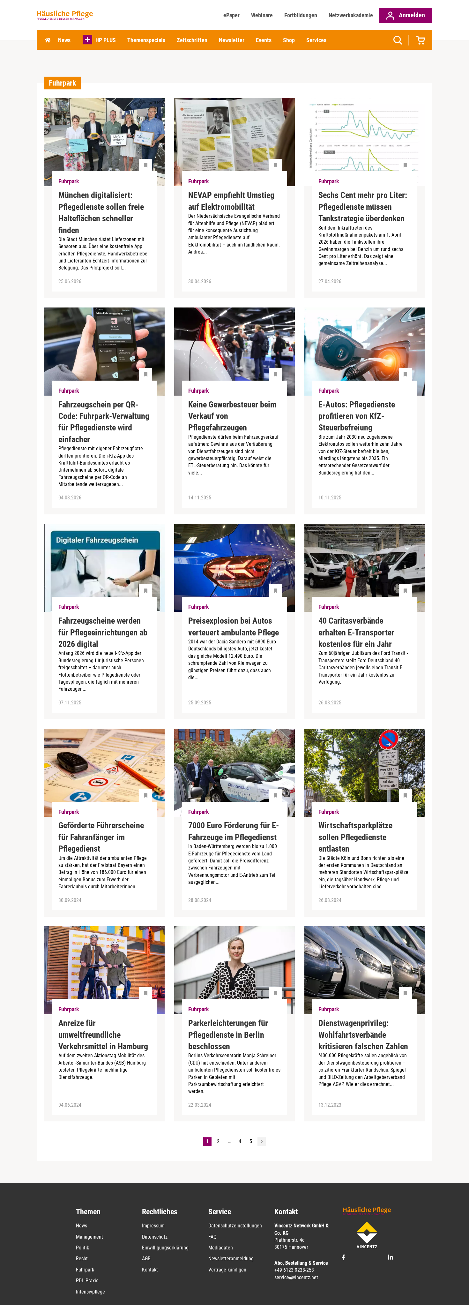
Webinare (262, 15)
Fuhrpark (85, 1270)
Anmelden (411, 15)
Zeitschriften (192, 40)
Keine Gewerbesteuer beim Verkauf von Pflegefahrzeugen (232, 416)
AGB (146, 1259)
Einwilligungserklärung (165, 1248)
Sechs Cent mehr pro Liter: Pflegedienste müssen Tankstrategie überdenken (362, 206)
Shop (289, 40)
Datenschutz (155, 1237)
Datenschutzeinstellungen (235, 1226)
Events (264, 40)
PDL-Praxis (87, 1281)
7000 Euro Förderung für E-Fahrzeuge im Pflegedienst (233, 831)
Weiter (261, 1141)
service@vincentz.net (296, 1277)
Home (47, 40)
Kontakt (150, 1270)
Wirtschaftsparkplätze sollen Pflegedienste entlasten (355, 837)
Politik (82, 1248)
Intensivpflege (90, 1292)
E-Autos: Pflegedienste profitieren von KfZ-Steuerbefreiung (356, 416)
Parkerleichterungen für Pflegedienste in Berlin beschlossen (228, 1034)
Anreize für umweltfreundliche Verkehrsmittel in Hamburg (103, 1034)
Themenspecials (146, 40)
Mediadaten (220, 1248)
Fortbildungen (300, 15)
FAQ (212, 1237)
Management (89, 1237)
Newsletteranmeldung (231, 1259)
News (64, 40)
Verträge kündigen (227, 1270)
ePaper (231, 15)
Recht (82, 1259)
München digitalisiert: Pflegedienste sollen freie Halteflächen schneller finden (101, 212)
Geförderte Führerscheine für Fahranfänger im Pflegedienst (101, 837)
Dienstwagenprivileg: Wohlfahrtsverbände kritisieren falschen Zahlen (363, 1034)
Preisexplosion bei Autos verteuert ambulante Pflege (233, 626)
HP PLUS (105, 40)
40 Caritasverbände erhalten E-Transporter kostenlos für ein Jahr (356, 632)
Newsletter (231, 40)
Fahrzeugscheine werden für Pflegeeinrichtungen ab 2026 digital (102, 632)
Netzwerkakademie (351, 15)
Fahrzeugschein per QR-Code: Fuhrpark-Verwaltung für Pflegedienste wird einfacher (103, 422)
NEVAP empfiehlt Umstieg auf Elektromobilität (231, 200)
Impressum (153, 1226)
